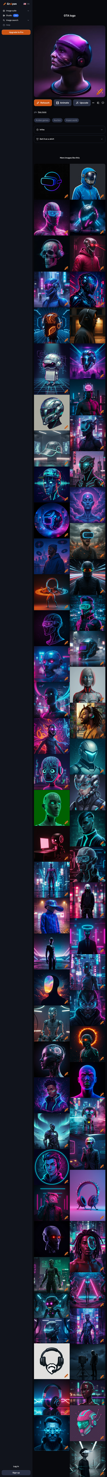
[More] (93, 102)
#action (57, 120)
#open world (71, 120)
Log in (16, 1466)
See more (42, 112)
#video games (42, 120)
